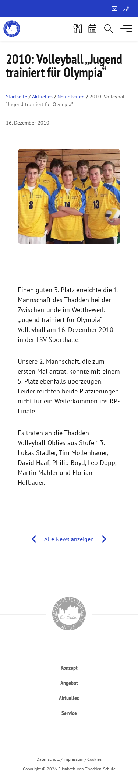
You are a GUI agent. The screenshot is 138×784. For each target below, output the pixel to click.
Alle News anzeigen (69, 539)
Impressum (73, 759)
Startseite (16, 96)
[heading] (69, 667)
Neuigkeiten (71, 96)
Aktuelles (42, 96)
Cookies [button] (94, 759)
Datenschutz (48, 759)
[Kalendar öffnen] (92, 28)
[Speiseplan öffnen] (77, 28)
